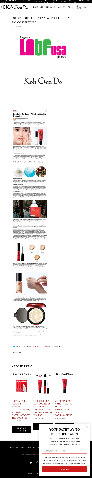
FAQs (30, 447)
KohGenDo (14, 7)
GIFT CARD (79, 7)
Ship (34, 447)
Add (48, 347)
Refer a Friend (15, 447)
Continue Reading (21, 429)
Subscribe (64, 469)
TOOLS (71, 7)
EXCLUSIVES (38, 7)
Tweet (18, 347)
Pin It (39, 347)
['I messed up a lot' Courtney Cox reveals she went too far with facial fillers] (43, 384)
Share (28, 347)
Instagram (18, 352)
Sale (86, 7)
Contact (24, 447)
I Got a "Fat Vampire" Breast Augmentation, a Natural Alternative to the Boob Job (21, 409)
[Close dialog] (87, 427)
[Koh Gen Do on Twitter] (31, 462)
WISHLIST (64, 2)
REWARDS (39, 2)
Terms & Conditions (34, 473)
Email (58, 347)
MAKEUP (61, 7)
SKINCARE (50, 7)
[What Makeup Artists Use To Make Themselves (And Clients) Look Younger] (64, 384)
